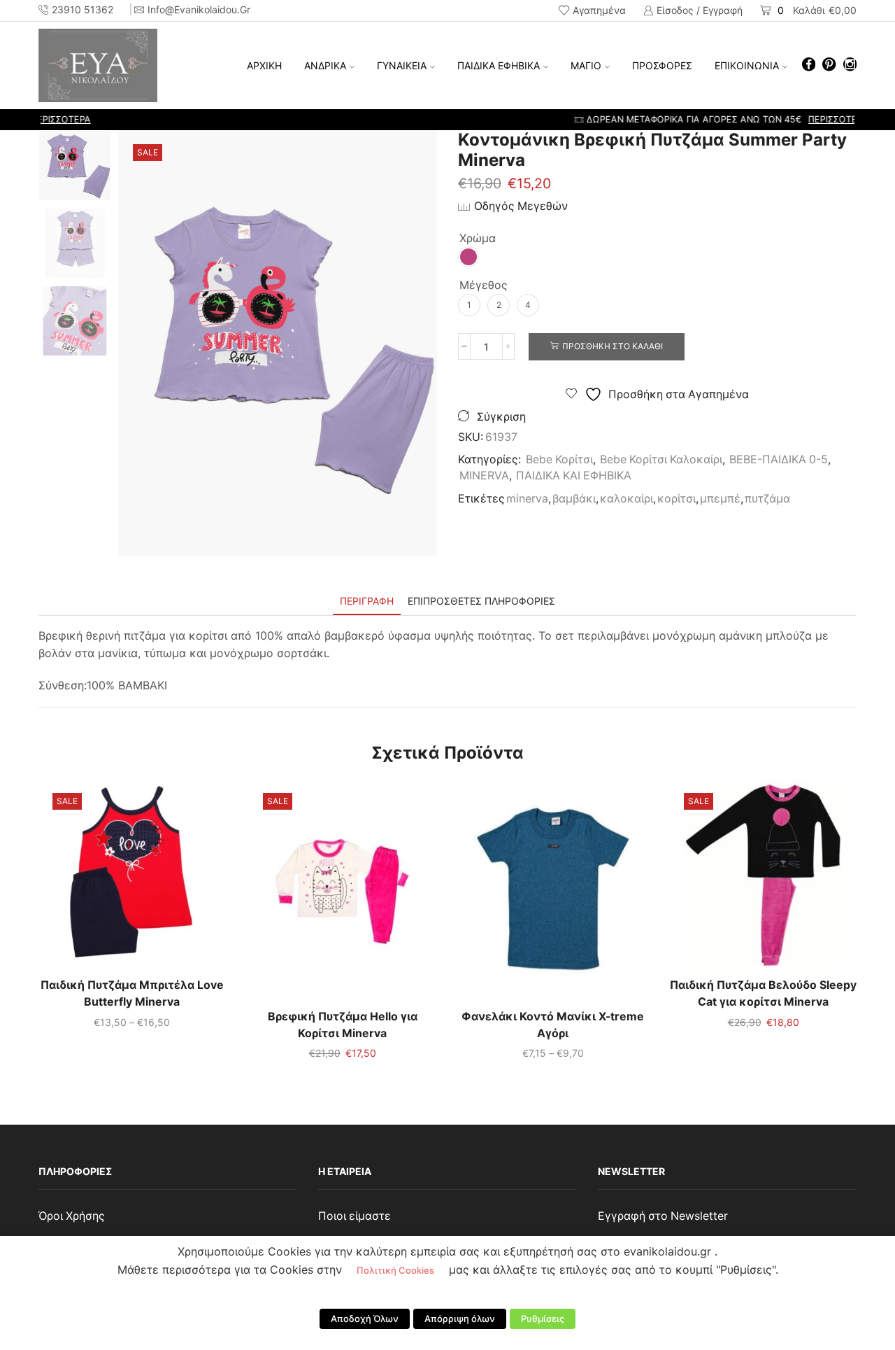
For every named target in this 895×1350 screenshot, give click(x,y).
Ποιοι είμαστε (354, 1216)
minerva (527, 498)
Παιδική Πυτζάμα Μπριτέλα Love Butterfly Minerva (132, 993)
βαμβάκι (574, 498)
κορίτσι (676, 498)
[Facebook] (808, 65)
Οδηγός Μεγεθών (521, 206)
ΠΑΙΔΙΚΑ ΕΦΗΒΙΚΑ (498, 65)
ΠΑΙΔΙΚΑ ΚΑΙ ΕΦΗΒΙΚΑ (573, 475)
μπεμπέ (720, 498)
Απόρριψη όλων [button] (459, 1318)
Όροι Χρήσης (71, 1216)
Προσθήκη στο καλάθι (612, 346)
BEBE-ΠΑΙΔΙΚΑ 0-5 (778, 459)
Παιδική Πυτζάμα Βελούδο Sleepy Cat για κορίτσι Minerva (763, 993)
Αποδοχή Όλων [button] (365, 1318)
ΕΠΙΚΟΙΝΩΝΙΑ (747, 65)
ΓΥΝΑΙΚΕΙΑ (402, 65)
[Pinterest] (829, 65)
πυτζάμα (767, 498)
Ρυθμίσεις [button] (542, 1318)
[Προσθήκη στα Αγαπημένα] (103, 877)
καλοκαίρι (626, 498)
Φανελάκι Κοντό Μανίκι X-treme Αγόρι (552, 1025)
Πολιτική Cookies (395, 1270)
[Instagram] (850, 65)
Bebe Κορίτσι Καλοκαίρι (661, 459)
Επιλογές (132, 877)
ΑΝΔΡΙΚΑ (325, 65)
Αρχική (264, 65)
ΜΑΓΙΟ (586, 65)
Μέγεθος (483, 285)
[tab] (367, 600)
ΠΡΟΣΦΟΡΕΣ (662, 65)
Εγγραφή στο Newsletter (663, 1216)
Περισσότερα (564, 119)
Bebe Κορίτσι (559, 459)
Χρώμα (477, 238)
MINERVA (484, 475)
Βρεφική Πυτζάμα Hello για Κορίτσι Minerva (342, 1025)
